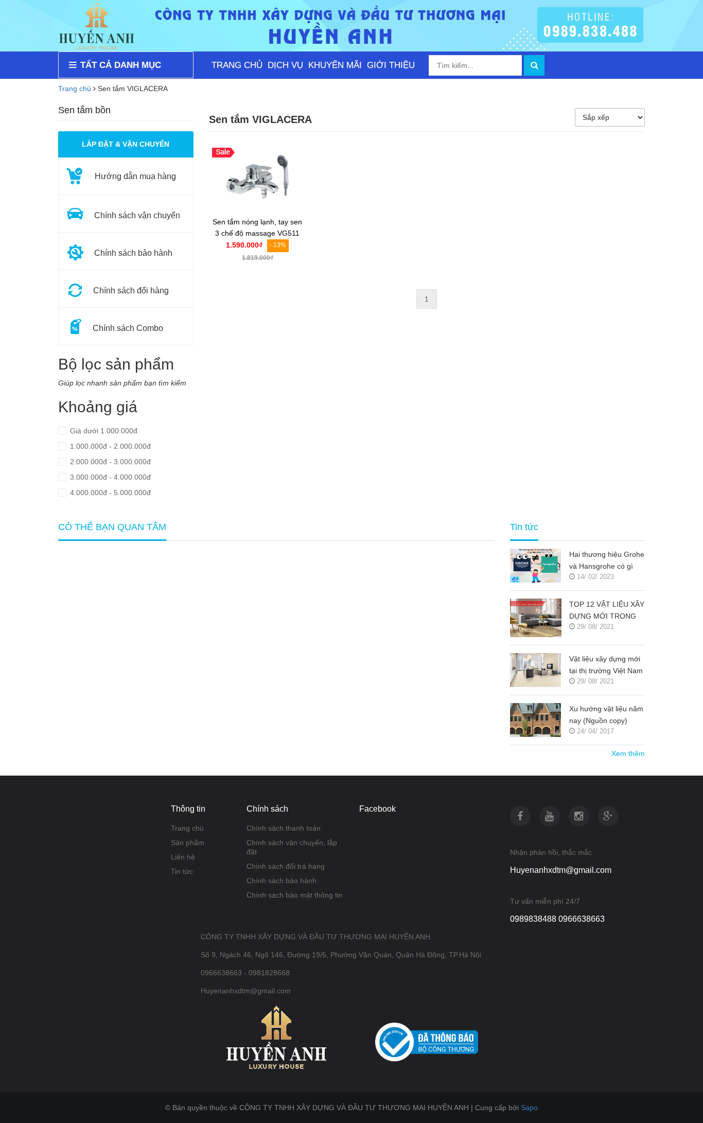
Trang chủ (187, 828)
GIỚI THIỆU (391, 65)
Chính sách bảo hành (282, 880)
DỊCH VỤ (285, 65)
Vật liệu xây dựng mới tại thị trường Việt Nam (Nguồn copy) (606, 666)
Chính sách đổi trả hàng (286, 866)
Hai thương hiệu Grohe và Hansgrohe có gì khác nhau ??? (606, 561)
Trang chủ (74, 88)
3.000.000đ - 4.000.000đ (109, 477)
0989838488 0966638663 (557, 919)
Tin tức (182, 871)
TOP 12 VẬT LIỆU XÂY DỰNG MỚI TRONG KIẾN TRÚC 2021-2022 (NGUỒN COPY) (606, 611)
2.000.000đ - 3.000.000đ (109, 462)
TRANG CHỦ (237, 65)
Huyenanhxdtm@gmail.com (560, 870)
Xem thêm (628, 753)
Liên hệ (183, 857)
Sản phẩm (187, 842)
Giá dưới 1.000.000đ (102, 431)
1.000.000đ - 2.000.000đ (109, 446)
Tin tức (524, 527)
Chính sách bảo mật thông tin (295, 895)
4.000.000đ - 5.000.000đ (109, 492)
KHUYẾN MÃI (335, 65)
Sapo (529, 1107)
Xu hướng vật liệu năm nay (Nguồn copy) (606, 715)
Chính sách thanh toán (284, 828)
